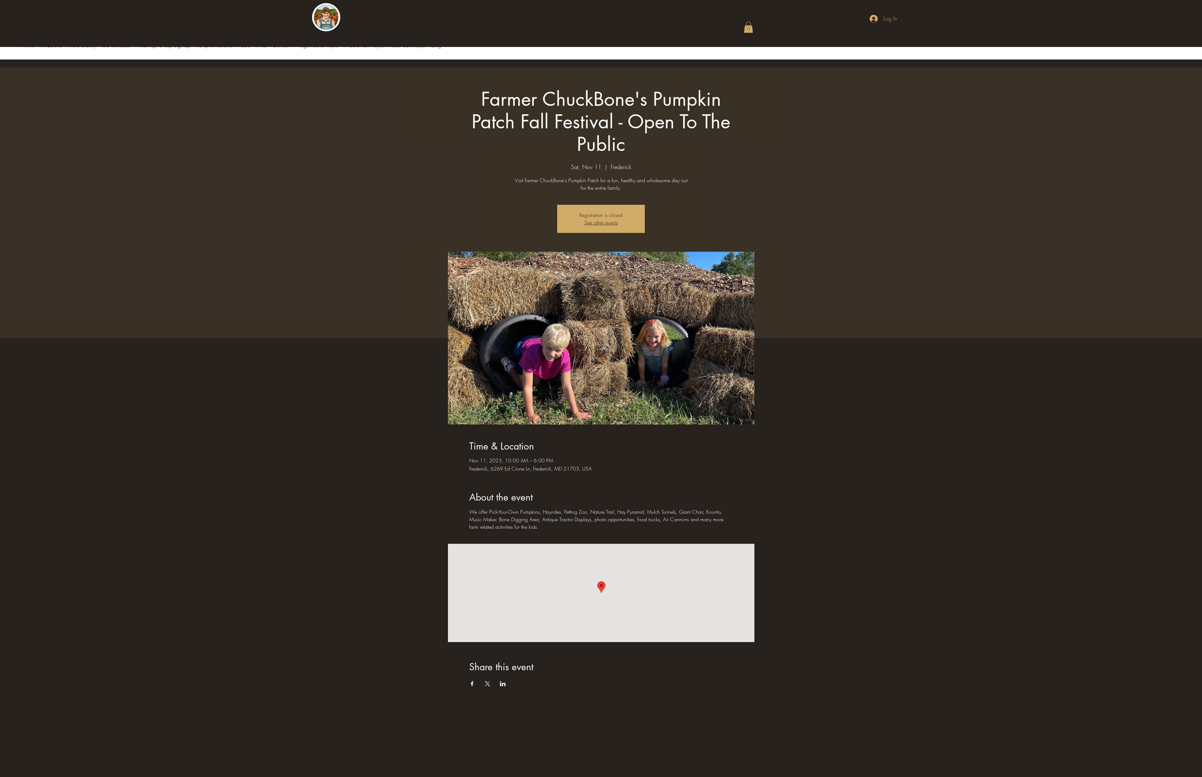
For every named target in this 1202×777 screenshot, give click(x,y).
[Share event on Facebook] (472, 683)
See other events (601, 222)
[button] (748, 27)
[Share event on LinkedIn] (503, 683)
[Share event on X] (488, 683)
